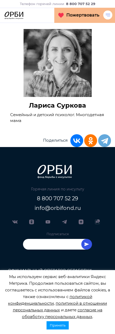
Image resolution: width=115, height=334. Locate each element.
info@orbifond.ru (57, 208)
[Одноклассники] (90, 140)
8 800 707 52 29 (57, 198)
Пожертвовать (82, 15)
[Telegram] (104, 140)
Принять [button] (58, 325)
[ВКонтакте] (76, 140)
